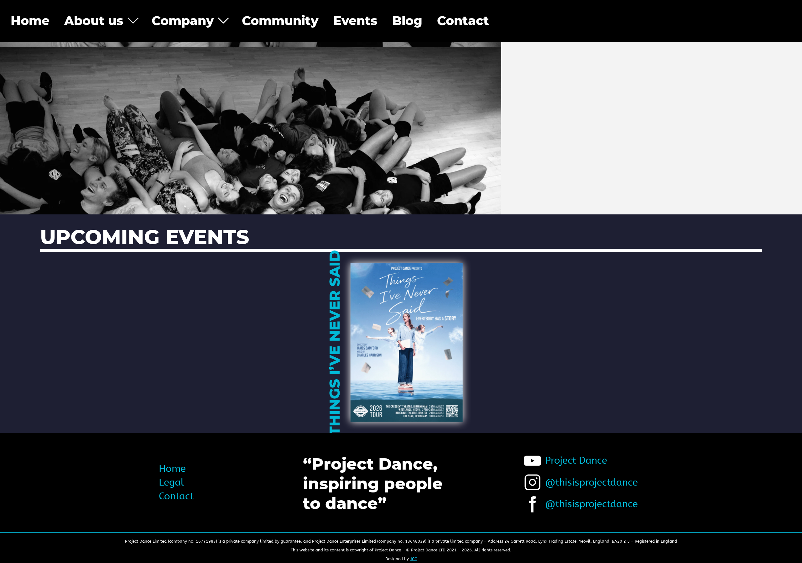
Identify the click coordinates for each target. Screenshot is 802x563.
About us (93, 20)
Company (183, 20)
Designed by (401, 558)
